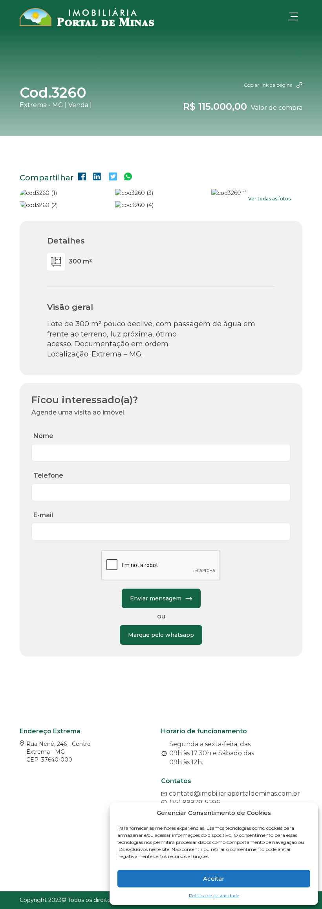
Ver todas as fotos (269, 199)
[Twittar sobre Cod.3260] (113, 177)
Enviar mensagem (155, 598)
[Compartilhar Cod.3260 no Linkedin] (97, 177)
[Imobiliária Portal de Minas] (87, 17)
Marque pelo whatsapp (161, 634)
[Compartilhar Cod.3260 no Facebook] (82, 177)
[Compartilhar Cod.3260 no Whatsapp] (128, 177)
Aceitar (214, 878)
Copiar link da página (268, 85)
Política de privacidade (214, 895)
